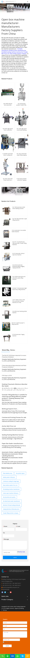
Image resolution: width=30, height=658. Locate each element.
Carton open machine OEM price (10, 493)
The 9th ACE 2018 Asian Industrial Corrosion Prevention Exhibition (14, 356)
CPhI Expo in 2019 (7, 375)
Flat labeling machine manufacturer (11, 489)
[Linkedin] (5, 592)
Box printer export (20, 473)
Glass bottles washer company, (18, 53)
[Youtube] (11, 592)
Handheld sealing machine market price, (12, 52)
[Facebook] (2, 592)
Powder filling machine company (10, 513)
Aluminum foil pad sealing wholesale (11, 505)
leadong (22, 608)
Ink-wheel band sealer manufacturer (11, 501)
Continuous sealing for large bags (11, 481)
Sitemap (5, 610)
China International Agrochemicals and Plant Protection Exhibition (14, 366)
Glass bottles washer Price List (10, 485)
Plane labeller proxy (7, 473)
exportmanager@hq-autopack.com (11, 587)
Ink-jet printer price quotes (9, 497)
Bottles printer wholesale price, (17, 50)
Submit (15, 557)
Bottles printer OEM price (9, 477)
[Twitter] (8, 592)
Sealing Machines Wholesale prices (11, 509)
